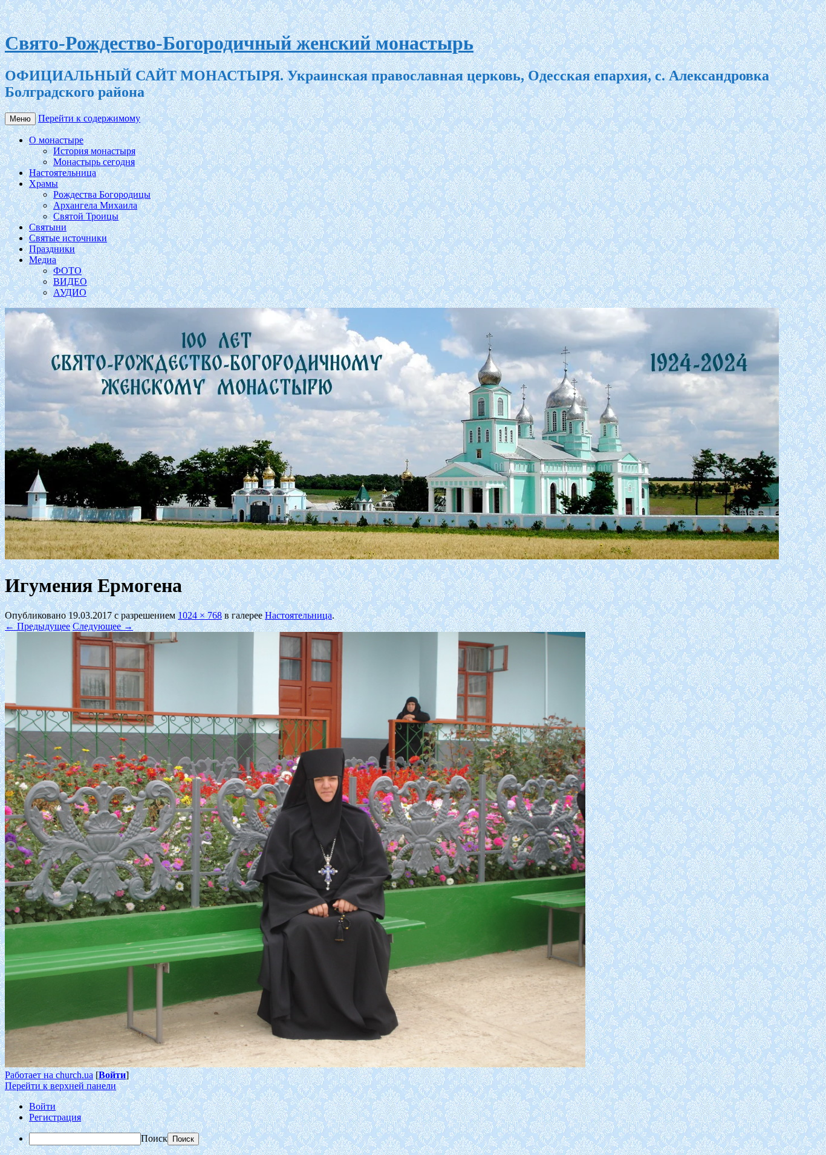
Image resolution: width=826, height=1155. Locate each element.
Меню (20, 118)
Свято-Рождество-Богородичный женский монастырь (239, 43)
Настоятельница (62, 173)
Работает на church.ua (49, 1075)
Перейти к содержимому (89, 118)
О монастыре (56, 140)
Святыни (48, 227)
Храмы (43, 183)
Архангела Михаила (95, 205)
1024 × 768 (200, 615)
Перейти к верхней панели (60, 1086)
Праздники (52, 249)
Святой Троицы (86, 216)
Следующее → (103, 626)
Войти (112, 1075)
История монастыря (94, 151)
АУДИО (69, 292)
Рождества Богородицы (102, 194)
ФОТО (67, 270)
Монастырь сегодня (94, 162)
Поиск (154, 1138)
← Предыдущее (37, 626)
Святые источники (68, 238)
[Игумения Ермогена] (295, 1064)
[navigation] (413, 1123)
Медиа (42, 260)
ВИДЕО (70, 281)
